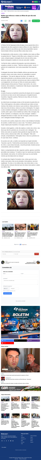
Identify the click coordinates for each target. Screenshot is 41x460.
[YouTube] (11, 441)
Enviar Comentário (7, 293)
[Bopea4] (7, 2)
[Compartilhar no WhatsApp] (25, 21)
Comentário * (5, 278)
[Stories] (33, 2)
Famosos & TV (23, 438)
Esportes (31, 442)
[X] (4, 441)
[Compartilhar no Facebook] (21, 21)
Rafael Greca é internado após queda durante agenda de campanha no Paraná (15, 375)
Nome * (4, 273)
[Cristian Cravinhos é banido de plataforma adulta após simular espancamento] (20, 360)
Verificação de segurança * (7, 286)
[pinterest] (9, 441)
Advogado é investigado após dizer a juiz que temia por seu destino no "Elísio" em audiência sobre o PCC (35, 424)
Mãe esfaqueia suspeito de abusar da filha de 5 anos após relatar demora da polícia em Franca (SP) (20, 234)
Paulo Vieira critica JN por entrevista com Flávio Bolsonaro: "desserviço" (18, 379)
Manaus (31, 438)
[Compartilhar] (29, 21)
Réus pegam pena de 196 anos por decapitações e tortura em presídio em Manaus (32, 234)
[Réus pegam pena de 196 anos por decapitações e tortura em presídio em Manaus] (33, 227)
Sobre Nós (16, 458)
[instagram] (6, 441)
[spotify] (13, 441)
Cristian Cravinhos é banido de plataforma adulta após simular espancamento (17, 371)
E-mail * (22, 273)
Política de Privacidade (22, 458)
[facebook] (2, 441)
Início (2, 11)
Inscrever (36, 253)
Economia (22, 442)
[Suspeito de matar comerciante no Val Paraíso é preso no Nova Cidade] (5, 415)
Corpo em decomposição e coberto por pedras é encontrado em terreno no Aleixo (35, 406)
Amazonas (22, 437)
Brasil (22, 440)
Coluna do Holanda (33, 435)
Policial (5, 11)
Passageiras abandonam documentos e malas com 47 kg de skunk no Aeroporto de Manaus (25, 423)
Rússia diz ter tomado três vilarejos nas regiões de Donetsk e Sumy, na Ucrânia (15, 383)
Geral (22, 443)
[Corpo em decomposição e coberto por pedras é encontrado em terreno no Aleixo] (35, 398)
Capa (22, 435)
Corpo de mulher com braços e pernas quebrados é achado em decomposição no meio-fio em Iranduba (7, 234)
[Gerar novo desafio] (8, 288)
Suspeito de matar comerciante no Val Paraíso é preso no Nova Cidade (5, 422)
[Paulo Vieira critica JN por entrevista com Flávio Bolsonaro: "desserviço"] (3, 378)
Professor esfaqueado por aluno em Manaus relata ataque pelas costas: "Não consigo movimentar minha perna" (15, 424)
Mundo (31, 440)
